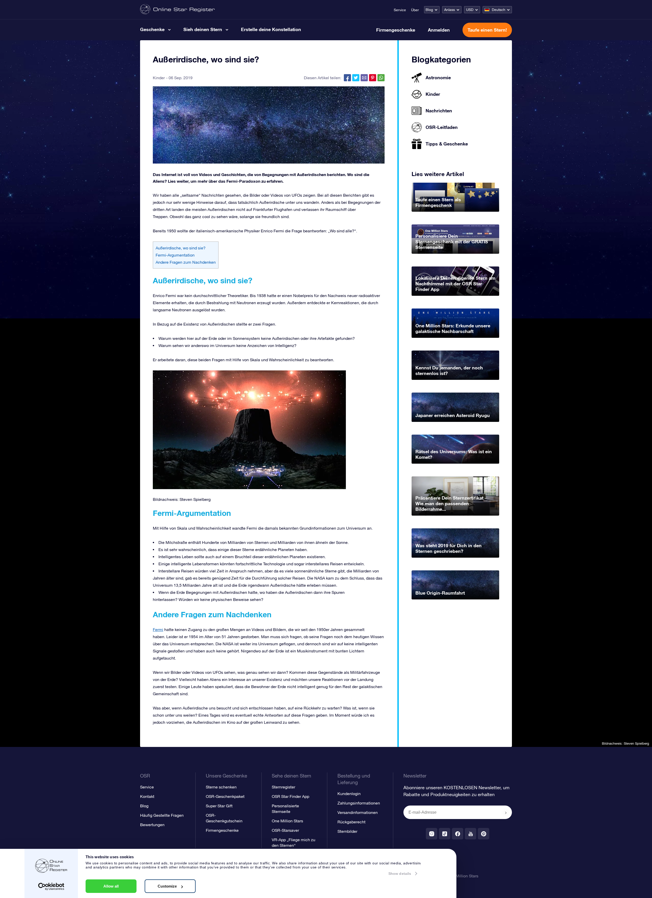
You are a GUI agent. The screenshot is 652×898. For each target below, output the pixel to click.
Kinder (159, 77)
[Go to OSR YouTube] (470, 833)
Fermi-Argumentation (175, 255)
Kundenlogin (349, 793)
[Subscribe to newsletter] (506, 813)
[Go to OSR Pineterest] (483, 833)
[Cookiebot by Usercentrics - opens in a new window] (51, 886)
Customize (167, 886)
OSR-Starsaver (285, 830)
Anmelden (439, 30)
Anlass (449, 10)
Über (415, 10)
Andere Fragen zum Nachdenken (186, 262)
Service (400, 10)
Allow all (111, 886)
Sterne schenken (221, 787)
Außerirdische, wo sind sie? (181, 248)
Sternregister (283, 787)
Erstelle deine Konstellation (271, 29)
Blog (429, 10)
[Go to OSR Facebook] (457, 833)
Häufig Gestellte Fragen (162, 815)
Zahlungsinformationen (358, 803)
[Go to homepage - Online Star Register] (177, 9)
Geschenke (152, 29)
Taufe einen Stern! (487, 30)
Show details (399, 874)
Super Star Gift (219, 805)
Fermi (158, 629)
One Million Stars (287, 821)
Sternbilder (347, 831)
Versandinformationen (357, 812)
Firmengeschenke (395, 30)
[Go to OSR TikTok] (444, 833)
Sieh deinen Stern (202, 29)
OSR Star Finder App (290, 796)
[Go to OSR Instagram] (431, 833)
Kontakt (147, 796)
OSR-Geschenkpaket (225, 796)
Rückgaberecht (351, 822)
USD (469, 10)
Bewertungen (152, 824)
